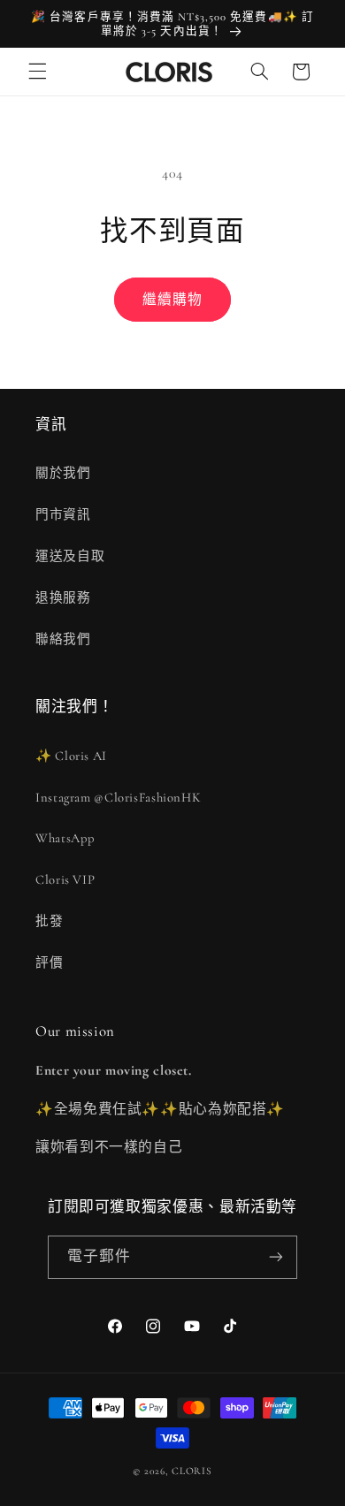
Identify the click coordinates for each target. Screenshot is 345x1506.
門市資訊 (63, 514)
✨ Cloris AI (71, 756)
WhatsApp (65, 838)
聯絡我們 (63, 639)
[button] (37, 71)
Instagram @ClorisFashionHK (118, 797)
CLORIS (191, 1470)
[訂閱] (276, 1257)
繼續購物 (172, 299)
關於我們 (63, 473)
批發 (49, 921)
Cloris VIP (65, 879)
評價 (49, 962)
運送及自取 (69, 556)
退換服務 (63, 597)
